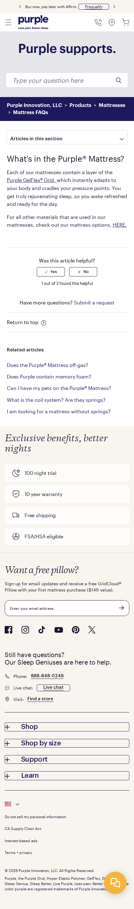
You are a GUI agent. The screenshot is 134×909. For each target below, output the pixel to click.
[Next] (114, 7)
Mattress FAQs (30, 112)
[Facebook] (8, 629)
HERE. (120, 225)
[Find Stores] (112, 22)
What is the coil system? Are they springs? (56, 400)
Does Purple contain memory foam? (49, 376)
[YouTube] (58, 630)
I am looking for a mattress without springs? (59, 411)
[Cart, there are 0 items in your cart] (125, 22)
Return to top (23, 322)
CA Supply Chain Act (23, 828)
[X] (92, 629)
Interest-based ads (21, 840)
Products (80, 105)
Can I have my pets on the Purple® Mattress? (59, 388)
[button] (94, 7)
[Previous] (20, 7)
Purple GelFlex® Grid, (32, 180)
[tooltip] (67, 804)
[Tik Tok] (41, 629)
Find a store (40, 699)
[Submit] (121, 607)
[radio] (51, 271)
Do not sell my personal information (35, 816)
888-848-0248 (47, 676)
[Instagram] (25, 629)
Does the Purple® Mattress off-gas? (47, 365)
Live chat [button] (53, 687)
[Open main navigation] (8, 22)
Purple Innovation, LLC (34, 105)
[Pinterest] (75, 629)
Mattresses (112, 105)
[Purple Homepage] (33, 22)
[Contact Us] (98, 22)
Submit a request (94, 302)
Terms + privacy (18, 852)
